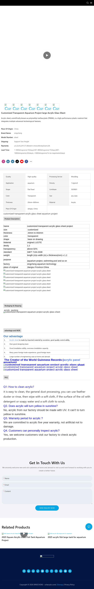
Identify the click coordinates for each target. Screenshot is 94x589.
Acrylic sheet (14, 340)
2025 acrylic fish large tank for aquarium (67, 537)
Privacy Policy (69, 584)
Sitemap (60, 584)
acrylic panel (72, 359)
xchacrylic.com (50, 584)
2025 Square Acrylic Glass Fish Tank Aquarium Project (23, 539)
